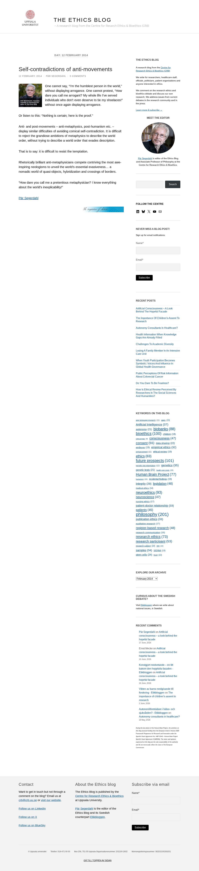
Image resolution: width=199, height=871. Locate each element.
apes (165, 420)
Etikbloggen (146, 605)
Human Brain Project (156, 474)
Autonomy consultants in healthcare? (157, 328)
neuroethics (149, 492)
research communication (150, 532)
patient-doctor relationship (155, 505)
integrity (143, 483)
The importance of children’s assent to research (157, 696)
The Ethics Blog (82, 20)
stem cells (144, 554)
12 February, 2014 (30, 76)
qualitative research (148, 523)
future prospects (155, 461)
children (169, 434)
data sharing (165, 443)
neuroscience (148, 497)
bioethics (148, 433)
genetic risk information (148, 466)
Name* (139, 243)
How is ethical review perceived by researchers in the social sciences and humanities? (156, 392)
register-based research (155, 528)
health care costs (164, 470)
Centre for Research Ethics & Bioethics (99, 796)
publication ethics (149, 519)
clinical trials (142, 439)
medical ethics (144, 488)
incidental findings (160, 479)
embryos (143, 447)
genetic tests (145, 470)
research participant (154, 541)
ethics (143, 456)
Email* (139, 259)
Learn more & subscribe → (149, 110)
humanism (142, 479)
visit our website (51, 800)
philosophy (152, 514)
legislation (163, 483)
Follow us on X (28, 817)
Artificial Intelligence (152, 424)
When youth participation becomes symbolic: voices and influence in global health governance (155, 363)
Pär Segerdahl (56, 76)
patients (144, 510)
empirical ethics (163, 447)
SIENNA (159, 550)
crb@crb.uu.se (28, 800)
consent (145, 443)
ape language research (148, 420)
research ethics (152, 537)
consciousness (162, 438)
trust (158, 555)
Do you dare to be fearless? (152, 383)
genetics (170, 465)
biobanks (164, 429)
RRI (160, 546)
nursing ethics (145, 501)
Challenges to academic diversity (155, 344)
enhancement (144, 452)
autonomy (144, 429)
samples (144, 550)
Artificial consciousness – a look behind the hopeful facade (158, 636)
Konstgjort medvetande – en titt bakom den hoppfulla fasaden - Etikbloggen (156, 669)
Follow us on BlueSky (32, 825)
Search (173, 184)
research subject (145, 546)
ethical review (162, 451)
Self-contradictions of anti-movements (65, 69)
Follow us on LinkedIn (32, 808)
